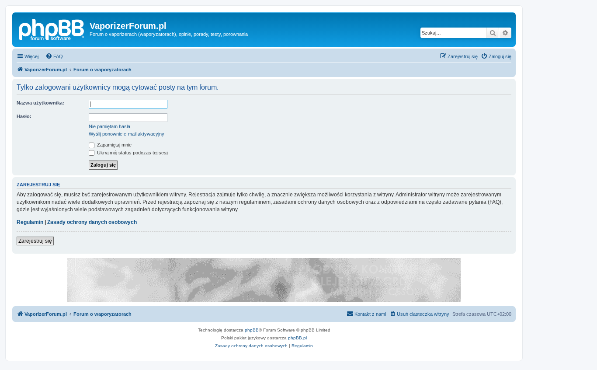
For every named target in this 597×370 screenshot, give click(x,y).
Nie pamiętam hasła (109, 126)
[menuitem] (54, 56)
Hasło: (24, 116)
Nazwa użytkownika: (40, 102)
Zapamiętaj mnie (114, 144)
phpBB (252, 330)
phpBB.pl (297, 337)
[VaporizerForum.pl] (52, 28)
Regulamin (30, 222)
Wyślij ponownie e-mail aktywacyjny (126, 133)
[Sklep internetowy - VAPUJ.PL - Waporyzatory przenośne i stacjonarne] (264, 280)
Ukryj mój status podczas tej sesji (132, 152)
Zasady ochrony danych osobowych (92, 222)
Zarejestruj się (35, 241)
